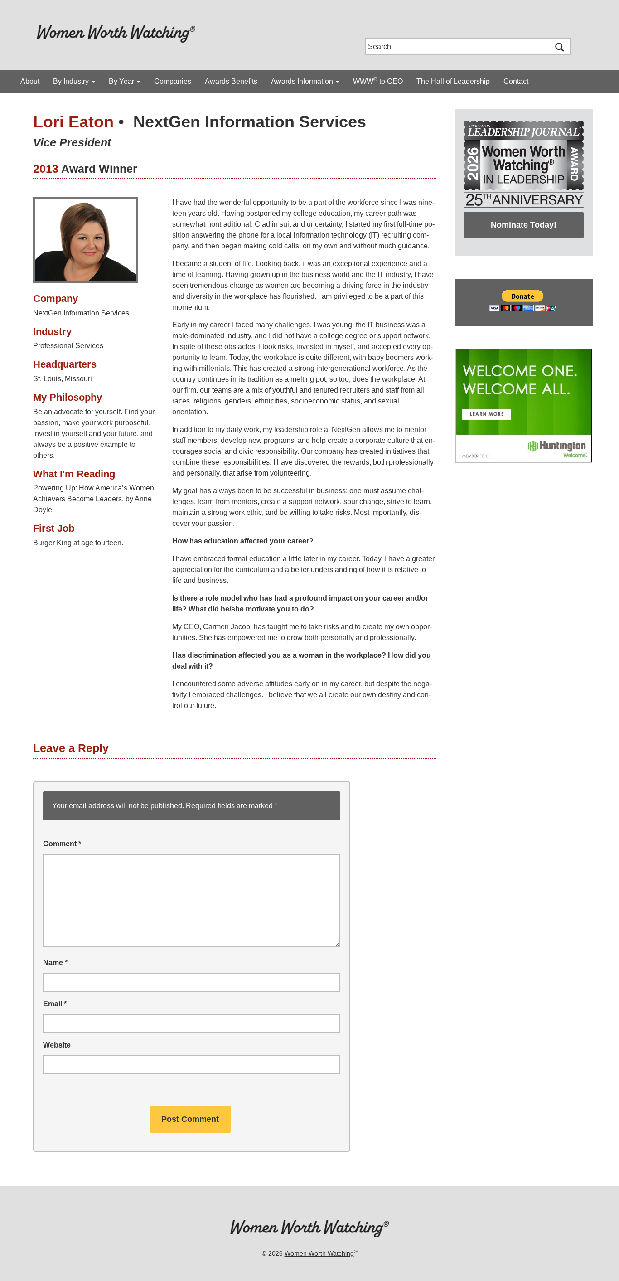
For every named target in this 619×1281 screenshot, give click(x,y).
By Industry (72, 81)
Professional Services (68, 345)
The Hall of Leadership (453, 81)
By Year (122, 81)
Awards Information (303, 81)
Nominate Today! (523, 224)
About (29, 81)
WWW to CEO (378, 80)
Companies (172, 81)
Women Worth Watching (319, 1253)
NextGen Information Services (249, 121)
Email (55, 1004)
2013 (45, 168)
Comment (62, 844)
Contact (515, 81)
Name (55, 962)
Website (57, 1045)
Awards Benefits (231, 81)
